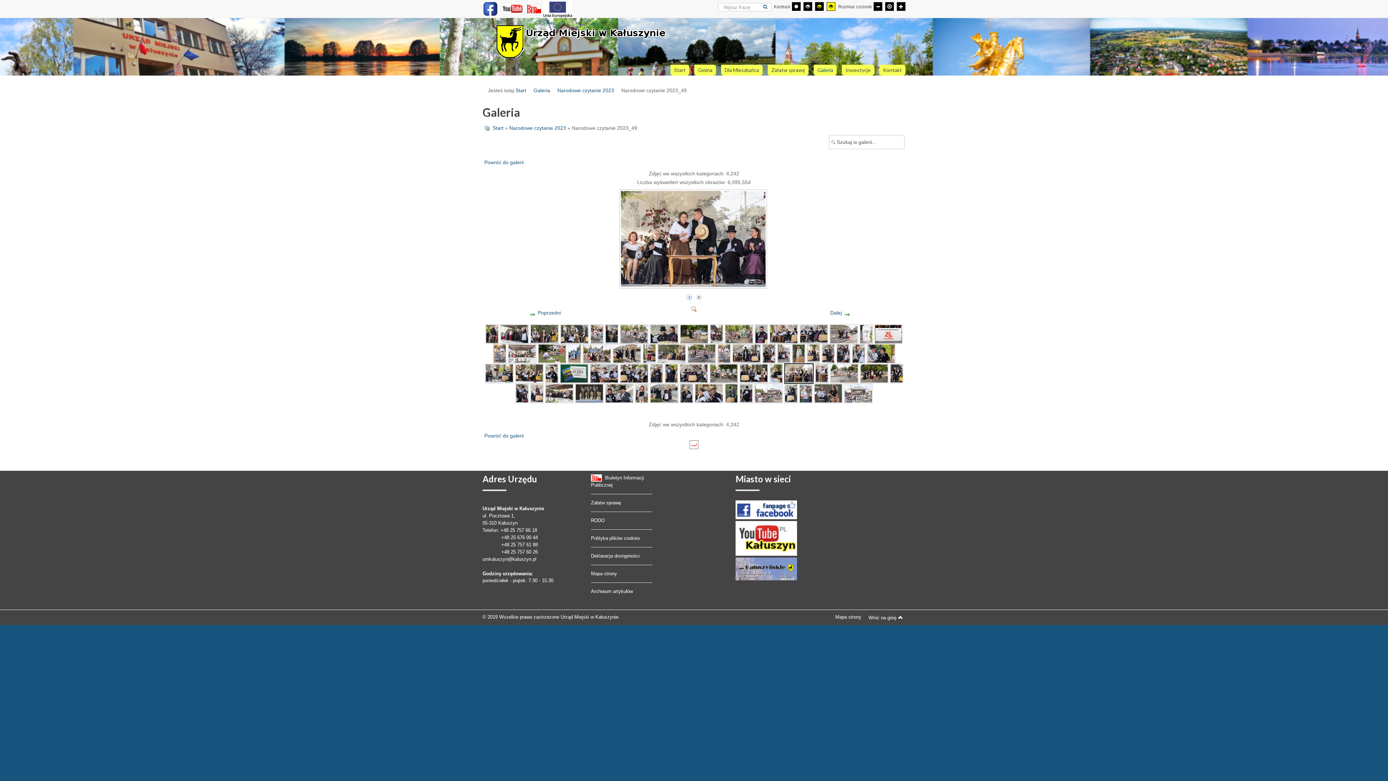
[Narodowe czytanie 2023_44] (671, 373)
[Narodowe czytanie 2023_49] (694, 285)
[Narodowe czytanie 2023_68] (828, 393)
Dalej (836, 313)
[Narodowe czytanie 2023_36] (881, 353)
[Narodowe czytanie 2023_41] (604, 373)
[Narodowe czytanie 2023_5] (597, 334)
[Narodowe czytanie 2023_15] (844, 334)
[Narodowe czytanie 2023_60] (664, 393)
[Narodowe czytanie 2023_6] (611, 334)
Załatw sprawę (606, 502)
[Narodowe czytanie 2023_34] (843, 353)
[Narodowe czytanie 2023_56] (559, 393)
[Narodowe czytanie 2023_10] (716, 334)
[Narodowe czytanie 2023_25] (671, 353)
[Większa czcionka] (901, 6)
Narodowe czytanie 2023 (585, 90)
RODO (598, 520)
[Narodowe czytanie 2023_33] (828, 353)
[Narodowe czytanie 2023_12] (761, 334)
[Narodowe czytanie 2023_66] (791, 393)
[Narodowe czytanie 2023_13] (784, 334)
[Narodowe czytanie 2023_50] (821, 373)
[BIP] (534, 8)
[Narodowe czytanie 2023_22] (597, 353)
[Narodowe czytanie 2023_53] (896, 373)
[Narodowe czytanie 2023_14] (814, 334)
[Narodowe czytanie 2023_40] (574, 373)
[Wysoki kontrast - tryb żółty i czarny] (831, 6)
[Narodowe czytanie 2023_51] (844, 373)
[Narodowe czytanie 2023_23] (627, 353)
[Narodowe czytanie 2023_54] (522, 393)
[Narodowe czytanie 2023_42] (634, 373)
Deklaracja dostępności (615, 556)
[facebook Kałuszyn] (766, 509)
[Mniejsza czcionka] (878, 6)
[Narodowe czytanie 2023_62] (709, 393)
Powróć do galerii (504, 162)
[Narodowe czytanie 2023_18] (499, 353)
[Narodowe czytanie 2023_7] (634, 334)
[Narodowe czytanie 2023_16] (866, 334)
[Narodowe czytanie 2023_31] (798, 353)
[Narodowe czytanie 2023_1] (492, 334)
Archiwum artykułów (612, 591)
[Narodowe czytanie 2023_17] (888, 334)
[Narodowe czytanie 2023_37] (499, 373)
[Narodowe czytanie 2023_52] (874, 373)
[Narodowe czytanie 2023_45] (694, 373)
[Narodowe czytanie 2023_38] (529, 373)
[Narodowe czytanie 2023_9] (694, 334)
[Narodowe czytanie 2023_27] (724, 353)
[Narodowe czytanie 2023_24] (649, 353)
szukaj (767, 7)
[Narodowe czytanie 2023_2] (514, 334)
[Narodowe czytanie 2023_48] (776, 373)
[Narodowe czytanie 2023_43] (656, 373)
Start (520, 90)
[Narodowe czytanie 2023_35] (858, 353)
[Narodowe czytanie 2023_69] (858, 393)
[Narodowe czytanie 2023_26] (701, 353)
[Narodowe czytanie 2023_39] (551, 373)
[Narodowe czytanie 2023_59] (641, 393)
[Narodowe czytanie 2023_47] (754, 373)
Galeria (542, 90)
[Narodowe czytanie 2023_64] (746, 393)
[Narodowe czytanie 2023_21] (574, 353)
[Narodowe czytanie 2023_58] (619, 393)
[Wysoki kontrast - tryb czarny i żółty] (819, 6)
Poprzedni (549, 313)
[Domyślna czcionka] (889, 6)
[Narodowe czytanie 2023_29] (769, 353)
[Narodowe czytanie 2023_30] (784, 353)
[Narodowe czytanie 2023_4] (574, 334)
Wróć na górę (882, 617)
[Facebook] (491, 8)
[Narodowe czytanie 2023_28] (746, 353)
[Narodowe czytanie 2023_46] (724, 373)
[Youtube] (513, 8)
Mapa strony (604, 573)
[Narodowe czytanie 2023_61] (686, 393)
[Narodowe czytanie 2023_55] (537, 393)
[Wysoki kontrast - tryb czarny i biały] (808, 6)
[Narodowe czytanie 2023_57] (589, 393)
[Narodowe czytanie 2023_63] (731, 393)
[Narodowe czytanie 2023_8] (664, 334)
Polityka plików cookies (615, 538)
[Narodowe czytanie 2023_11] (739, 334)
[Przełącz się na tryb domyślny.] (796, 6)
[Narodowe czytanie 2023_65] (768, 393)
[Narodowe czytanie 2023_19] (522, 353)
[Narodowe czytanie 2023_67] (806, 393)
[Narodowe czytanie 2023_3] (544, 334)
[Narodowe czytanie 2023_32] (813, 353)
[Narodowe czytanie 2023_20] (552, 353)
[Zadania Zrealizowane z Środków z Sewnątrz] (557, 8)
